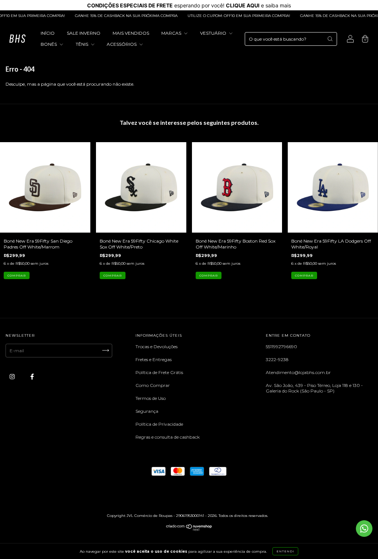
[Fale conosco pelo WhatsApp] (364, 528)
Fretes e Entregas (153, 359)
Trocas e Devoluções (156, 346)
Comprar (16, 275)
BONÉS (49, 44)
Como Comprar (152, 385)
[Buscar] (330, 38)
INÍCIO (48, 33)
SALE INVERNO (83, 33)
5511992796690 (281, 346)
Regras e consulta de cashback (167, 437)
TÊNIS (82, 44)
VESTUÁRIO (213, 33)
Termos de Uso (150, 398)
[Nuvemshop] (189, 529)
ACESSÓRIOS (122, 44)
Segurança (146, 411)
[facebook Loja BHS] (32, 376)
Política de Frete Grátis (159, 372)
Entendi (285, 551)
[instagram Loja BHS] (13, 376)
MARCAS (171, 33)
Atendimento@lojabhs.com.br (298, 372)
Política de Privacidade (159, 424)
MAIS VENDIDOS (131, 33)
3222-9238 (277, 359)
